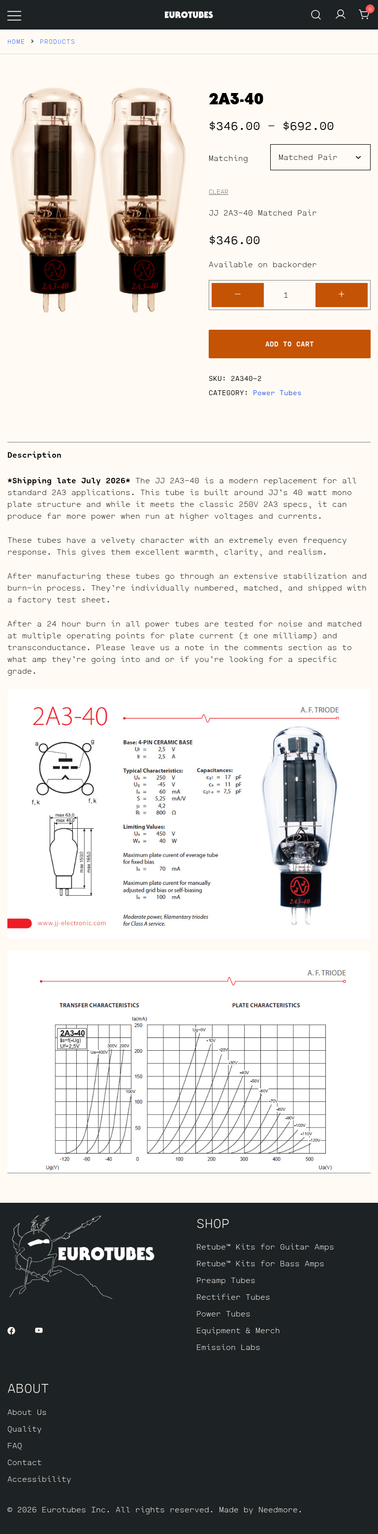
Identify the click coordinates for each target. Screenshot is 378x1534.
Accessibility (39, 1478)
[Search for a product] (316, 14)
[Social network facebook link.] (11, 1329)
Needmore (278, 1509)
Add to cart (289, 343)
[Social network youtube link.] (39, 1329)
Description (34, 454)
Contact (24, 1462)
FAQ (14, 1445)
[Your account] (340, 14)
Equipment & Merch (238, 1330)
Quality (24, 1428)
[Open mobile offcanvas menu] (14, 15)
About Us (27, 1412)
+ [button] (341, 293)
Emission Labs (228, 1347)
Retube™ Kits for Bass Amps (260, 1263)
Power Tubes (277, 392)
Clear (218, 191)
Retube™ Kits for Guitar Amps (265, 1246)
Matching (228, 158)
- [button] (237, 293)
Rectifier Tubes (233, 1296)
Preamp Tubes (225, 1280)
